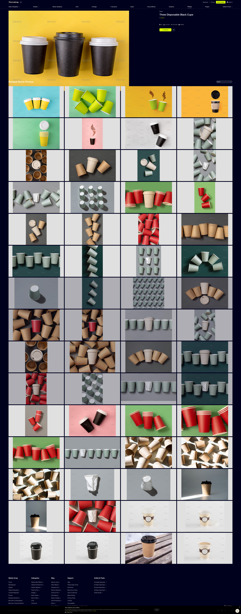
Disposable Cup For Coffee (184, 115)
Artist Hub (70, 587)
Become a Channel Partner (16, 603)
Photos (190, 6)
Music (132, 6)
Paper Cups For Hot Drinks (128, 115)
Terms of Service (72, 592)
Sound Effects (151, 6)
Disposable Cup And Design (72, 147)
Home (10, 582)
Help (69, 582)
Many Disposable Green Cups (73, 115)
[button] (101, 612)
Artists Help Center (73, 584)
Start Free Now (220, 2)
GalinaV (162, 17)
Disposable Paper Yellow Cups (17, 147)
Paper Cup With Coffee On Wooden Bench (132, 562)
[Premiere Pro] (59, 587)
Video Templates (13, 6)
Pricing (10, 595)
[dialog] (120, 610)
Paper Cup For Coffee (127, 530)
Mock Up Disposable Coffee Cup (185, 498)
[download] (62, 116)
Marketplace (12, 584)
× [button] (239, 607)
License (70, 600)
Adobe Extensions (14, 590)
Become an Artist (72, 590)
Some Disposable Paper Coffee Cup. (130, 466)
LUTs (77, 6)
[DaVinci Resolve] (60, 590)
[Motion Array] (59, 582)
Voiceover (114, 6)
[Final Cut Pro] (59, 592)
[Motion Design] (60, 598)
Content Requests (14, 592)
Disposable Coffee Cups (71, 434)
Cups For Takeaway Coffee (16, 115)
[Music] (55, 603)
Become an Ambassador (16, 600)
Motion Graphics (57, 6)
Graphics (171, 6)
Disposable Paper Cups (127, 147)
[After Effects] (58, 585)
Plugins (207, 6)
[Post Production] (61, 600)
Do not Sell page (93, 610)
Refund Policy (71, 595)
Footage (94, 6)
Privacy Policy (71, 598)
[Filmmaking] (58, 595)
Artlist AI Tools (227, 6)
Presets (35, 6)
